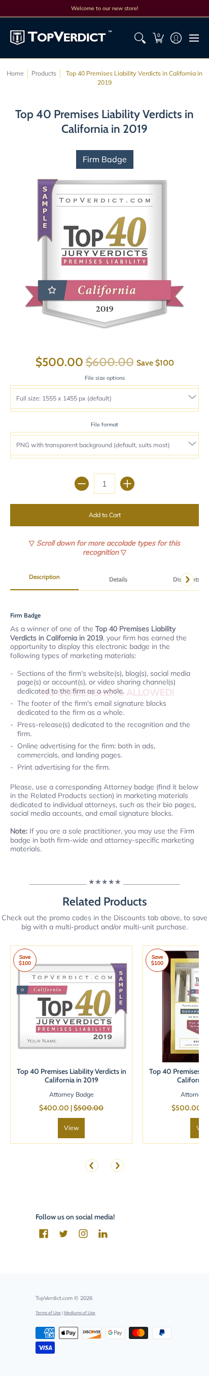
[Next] (187, 579)
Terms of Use (48, 1312)
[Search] (140, 37)
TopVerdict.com (54, 1297)
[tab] (44, 580)
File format (104, 424)
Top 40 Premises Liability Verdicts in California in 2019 (71, 1076)
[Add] (127, 484)
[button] (158, 37)
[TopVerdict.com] (61, 37)
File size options (105, 377)
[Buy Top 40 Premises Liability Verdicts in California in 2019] (71, 1006)
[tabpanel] (104, 726)
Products (43, 73)
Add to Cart (105, 515)
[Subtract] (82, 484)
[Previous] (91, 1165)
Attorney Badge (71, 1094)
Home (15, 73)
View (71, 1128)
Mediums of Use (79, 1312)
